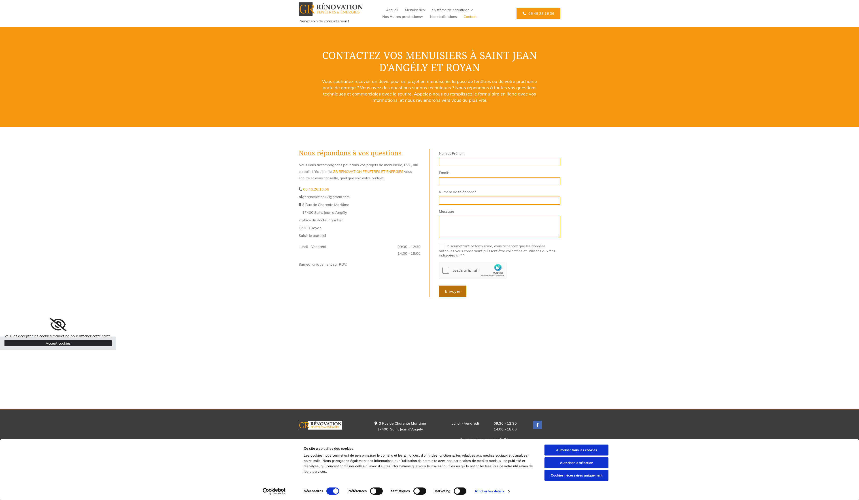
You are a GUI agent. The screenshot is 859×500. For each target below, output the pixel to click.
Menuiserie (414, 10)
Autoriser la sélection (576, 463)
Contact (470, 16)
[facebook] (537, 425)
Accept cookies (58, 343)
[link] (415, 10)
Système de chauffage (451, 10)
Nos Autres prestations (401, 16)
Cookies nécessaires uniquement (576, 475)
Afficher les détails (489, 491)
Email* (444, 173)
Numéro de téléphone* (457, 192)
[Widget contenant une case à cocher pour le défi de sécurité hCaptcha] (472, 270)
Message (446, 211)
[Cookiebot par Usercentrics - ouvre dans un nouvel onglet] (274, 491)
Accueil (392, 10)
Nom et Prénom (452, 153)
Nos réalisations (443, 16)
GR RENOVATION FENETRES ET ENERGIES (368, 171)
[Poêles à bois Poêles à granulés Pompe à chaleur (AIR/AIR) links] (472, 10)
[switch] (376, 491)
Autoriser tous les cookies (576, 450)
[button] (538, 13)
